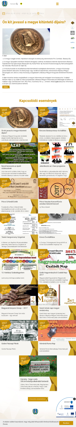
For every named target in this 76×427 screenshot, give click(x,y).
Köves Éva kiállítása (47, 237)
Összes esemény (37, 399)
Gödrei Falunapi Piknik (10, 343)
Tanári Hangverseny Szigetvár (13, 237)
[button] (8, 424)
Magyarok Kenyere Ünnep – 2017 (14, 308)
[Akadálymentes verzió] (21, 4)
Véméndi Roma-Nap (47, 343)
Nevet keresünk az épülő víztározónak (11, 167)
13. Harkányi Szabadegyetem (12, 273)
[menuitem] (73, 23)
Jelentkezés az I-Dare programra (52, 166)
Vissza (5, 87)
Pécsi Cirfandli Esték (9, 202)
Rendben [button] (66, 423)
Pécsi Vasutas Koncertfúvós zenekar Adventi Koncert (50, 203)
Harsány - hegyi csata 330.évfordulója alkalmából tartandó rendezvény (34, 381)
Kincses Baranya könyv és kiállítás (52, 131)
